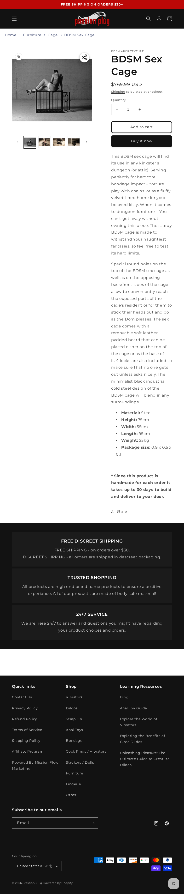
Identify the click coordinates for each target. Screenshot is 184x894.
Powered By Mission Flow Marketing (35, 765)
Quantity (118, 100)
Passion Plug (33, 883)
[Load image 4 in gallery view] (74, 142)
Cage (53, 35)
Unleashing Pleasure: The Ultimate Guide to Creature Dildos (145, 759)
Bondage (74, 740)
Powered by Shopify (58, 883)
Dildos (72, 708)
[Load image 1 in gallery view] (30, 142)
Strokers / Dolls (80, 762)
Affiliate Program (27, 751)
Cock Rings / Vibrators (86, 751)
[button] (14, 18)
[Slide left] (17, 142)
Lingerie (73, 784)
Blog (124, 697)
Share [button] (122, 511)
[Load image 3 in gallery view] (59, 142)
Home (10, 35)
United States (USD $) (34, 866)
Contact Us (22, 697)
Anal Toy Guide (133, 708)
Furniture (32, 35)
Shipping (118, 91)
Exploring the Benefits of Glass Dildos (142, 739)
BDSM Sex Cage (79, 35)
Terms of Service (27, 730)
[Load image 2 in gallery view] (44, 142)
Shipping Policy (26, 740)
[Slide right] (86, 142)
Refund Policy (24, 719)
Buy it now (141, 141)
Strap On (74, 719)
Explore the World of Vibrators (138, 722)
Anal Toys (74, 730)
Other (71, 795)
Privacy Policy (25, 708)
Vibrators (74, 697)
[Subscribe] (92, 823)
